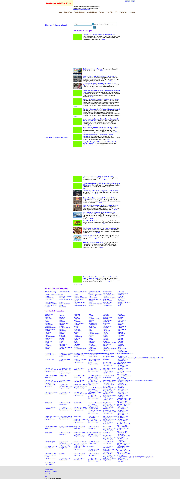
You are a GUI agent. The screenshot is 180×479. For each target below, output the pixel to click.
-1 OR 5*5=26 (122, 348)
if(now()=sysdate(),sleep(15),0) (68, 427)
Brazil (104, 329)
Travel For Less (88, 235)
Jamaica (62, 335)
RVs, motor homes (80, 305)
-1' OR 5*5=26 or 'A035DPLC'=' (93, 427)
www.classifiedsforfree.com (81, 9)
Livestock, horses (79, 302)
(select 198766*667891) (122, 350)
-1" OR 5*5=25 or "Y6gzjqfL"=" (122, 382)
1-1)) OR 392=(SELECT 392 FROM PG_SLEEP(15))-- (65, 443)
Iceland (90, 338)
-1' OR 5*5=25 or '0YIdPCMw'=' (122, 359)
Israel (75, 341)
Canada (120, 327)
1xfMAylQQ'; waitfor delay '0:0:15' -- (123, 447)
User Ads (109, 12)
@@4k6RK (106, 433)
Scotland (105, 347)
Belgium (47, 330)
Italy (89, 329)
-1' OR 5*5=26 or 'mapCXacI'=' (79, 368)
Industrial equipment (94, 299)
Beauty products (123, 293)
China (76, 333)
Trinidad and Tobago (65, 347)
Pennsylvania (122, 320)
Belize (119, 336)
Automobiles (107, 293)
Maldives (120, 342)
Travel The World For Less (91, 221)
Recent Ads (68, 12)
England (90, 335)
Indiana (76, 317)
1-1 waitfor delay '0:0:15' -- (79, 355)
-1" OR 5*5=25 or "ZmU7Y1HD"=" (93, 442)
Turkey (47, 344)
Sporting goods (107, 305)
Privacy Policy (48, 473)
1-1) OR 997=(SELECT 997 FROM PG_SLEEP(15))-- (94, 381)
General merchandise (109, 298)
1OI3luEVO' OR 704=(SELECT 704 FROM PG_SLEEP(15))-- (80, 443)
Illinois (90, 317)
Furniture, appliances (80, 298)
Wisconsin (48, 326)
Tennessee (121, 323)
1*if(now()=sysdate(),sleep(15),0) (98, 353)
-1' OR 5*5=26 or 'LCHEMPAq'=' (108, 442)
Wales (119, 347)
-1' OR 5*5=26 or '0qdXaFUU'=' (108, 371)
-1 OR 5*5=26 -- (93, 354)
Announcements (64, 292)
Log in (133, 1)
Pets (75, 304)
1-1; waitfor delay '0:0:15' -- (64, 359)
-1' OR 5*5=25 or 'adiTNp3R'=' (93, 417)
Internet (120, 299)
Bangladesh (77, 330)
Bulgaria (105, 333)
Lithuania (120, 339)
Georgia (90, 315)
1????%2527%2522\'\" (124, 353)
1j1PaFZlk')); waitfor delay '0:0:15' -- (51, 447)
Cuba (61, 341)
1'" (118, 354)
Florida (120, 314)
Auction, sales (107, 292)
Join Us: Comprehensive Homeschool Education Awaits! (100, 127)
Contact (132, 12)
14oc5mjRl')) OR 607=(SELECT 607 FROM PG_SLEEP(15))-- (66, 418)
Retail (61, 305)
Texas (90, 321)
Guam (76, 327)
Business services (108, 295)
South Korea (63, 344)
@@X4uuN (121, 458)
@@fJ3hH (91, 446)
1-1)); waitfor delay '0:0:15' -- (65, 355)
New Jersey (48, 318)
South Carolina (63, 323)
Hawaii (120, 318)
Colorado (47, 317)
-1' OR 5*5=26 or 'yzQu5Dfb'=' (93, 454)
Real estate (106, 304)
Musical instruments (124, 302)
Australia (105, 327)
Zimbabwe (121, 345)
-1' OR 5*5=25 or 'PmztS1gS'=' (50, 463)
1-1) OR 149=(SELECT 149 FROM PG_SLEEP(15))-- (109, 428)
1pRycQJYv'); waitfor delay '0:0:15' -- (109, 420)
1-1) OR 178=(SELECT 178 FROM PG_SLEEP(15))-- (65, 386)
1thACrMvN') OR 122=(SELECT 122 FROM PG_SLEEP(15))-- (124, 404)
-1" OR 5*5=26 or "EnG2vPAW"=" (122, 420)
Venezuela (48, 345)
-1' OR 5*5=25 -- (108, 354)
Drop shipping (78, 296)
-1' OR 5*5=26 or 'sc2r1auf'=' (108, 423)
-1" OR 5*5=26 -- (50, 354)
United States (49, 314)
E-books (105, 296)
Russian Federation (80, 348)
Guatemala (91, 341)
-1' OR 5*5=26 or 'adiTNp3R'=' (79, 459)
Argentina (48, 332)
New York (106, 315)
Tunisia (76, 347)
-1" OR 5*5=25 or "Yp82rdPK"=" (108, 407)
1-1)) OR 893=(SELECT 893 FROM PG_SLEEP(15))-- (109, 437)
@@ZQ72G (92, 384)
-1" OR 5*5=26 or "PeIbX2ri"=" (50, 407)
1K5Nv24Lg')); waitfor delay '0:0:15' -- (109, 368)
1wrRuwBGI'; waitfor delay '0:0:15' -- (51, 392)
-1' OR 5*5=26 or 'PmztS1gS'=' (122, 392)
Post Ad (101, 12)
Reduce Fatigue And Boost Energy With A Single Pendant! (100, 191)
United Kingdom (50, 329)
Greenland (77, 338)
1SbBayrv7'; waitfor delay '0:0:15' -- (65, 380)
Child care (121, 295)
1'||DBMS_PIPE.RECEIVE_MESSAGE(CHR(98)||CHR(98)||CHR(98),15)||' (141, 357)
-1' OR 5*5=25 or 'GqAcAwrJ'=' (79, 376)
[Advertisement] (79, 18)
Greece (47, 333)
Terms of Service (49, 469)
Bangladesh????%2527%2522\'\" (93, 407)
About (46, 466)
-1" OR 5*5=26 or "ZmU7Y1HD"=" (108, 376)
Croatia (105, 335)
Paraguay (77, 344)
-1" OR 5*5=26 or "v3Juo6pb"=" (122, 365)
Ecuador (62, 338)
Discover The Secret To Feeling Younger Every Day (99, 34)
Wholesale (62, 307)
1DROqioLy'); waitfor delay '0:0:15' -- (109, 459)
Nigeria (90, 347)
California (77, 314)
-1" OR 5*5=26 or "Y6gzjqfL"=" (122, 417)
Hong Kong (62, 336)
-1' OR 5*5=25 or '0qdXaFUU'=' (122, 433)
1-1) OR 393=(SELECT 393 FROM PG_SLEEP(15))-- (123, 443)
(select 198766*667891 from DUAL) (110, 349)
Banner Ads (123, 12)
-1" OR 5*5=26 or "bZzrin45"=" (108, 392)
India (89, 314)
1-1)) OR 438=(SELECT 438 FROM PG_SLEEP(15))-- (80, 393)
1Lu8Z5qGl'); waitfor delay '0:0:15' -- (51, 427)
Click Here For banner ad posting (56, 25)
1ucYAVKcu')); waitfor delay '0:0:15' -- (124, 362)
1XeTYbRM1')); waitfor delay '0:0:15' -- (110, 417)
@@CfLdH (121, 387)
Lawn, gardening (50, 302)
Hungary (47, 335)
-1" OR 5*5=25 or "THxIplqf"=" (122, 395)
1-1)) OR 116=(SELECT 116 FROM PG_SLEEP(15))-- (65, 408)
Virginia (61, 324)
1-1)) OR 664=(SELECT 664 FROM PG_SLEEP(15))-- (94, 421)
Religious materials (51, 305)
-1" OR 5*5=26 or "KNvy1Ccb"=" (79, 380)
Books (76, 295)
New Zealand (122, 329)
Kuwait (47, 348)
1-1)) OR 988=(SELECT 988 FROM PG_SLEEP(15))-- (109, 363)
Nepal (105, 345)
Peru (60, 342)
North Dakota (92, 324)
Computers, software (65, 296)
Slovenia (91, 342)
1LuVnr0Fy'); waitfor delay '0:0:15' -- (123, 454)
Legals (61, 302)
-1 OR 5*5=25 (92, 356)
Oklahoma (77, 324)
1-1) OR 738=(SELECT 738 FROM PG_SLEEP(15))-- (123, 424)
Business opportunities (95, 295)
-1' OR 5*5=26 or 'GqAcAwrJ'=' (122, 407)
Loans (90, 302)
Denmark (91, 332)
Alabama (105, 314)
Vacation (47, 307)
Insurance (106, 299)
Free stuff (62, 298)
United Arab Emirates (109, 342)
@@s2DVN (48, 433)
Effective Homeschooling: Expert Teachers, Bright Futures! (101, 99)
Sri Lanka (62, 348)
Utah (104, 324)
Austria (105, 332)
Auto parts (121, 292)
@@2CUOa (77, 402)
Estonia (105, 336)
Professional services (95, 304)
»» (81, 284)
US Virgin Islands (64, 327)
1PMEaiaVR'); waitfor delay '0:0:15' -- (95, 392)
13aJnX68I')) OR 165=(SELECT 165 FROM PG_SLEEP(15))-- (110, 389)
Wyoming (91, 326)
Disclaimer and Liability (51, 471)
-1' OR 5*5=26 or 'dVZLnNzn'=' (50, 385)
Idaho (61, 320)
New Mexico (49, 324)
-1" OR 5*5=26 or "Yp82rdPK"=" (93, 450)
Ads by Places (92, 12)
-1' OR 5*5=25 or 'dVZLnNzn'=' (108, 447)
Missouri (120, 321)
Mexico (76, 332)
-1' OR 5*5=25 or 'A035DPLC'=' (122, 389)
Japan (119, 330)
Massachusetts (107, 317)
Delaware (77, 315)
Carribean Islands (93, 333)
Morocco (105, 339)
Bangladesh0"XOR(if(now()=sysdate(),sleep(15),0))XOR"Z (135, 457)
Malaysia (62, 332)
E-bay (90, 296)
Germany (77, 329)
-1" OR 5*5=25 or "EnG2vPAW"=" (108, 385)
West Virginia (92, 323)
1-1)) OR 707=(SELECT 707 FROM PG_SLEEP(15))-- (51, 381)
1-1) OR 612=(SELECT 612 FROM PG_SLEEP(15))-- (94, 369)
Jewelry (90, 301)
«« (74, 284)
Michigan (120, 317)
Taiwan (76, 342)
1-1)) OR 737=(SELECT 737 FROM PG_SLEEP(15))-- (109, 404)
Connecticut (121, 315)
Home (60, 12)
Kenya (47, 342)
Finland (61, 333)
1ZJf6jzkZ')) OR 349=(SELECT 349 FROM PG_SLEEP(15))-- (95, 377)
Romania (120, 341)
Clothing (47, 296)
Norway (61, 339)
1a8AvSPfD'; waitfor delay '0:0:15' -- (51, 376)
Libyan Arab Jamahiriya (92, 349)
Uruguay (120, 344)
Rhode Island (122, 326)
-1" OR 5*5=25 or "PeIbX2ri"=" (122, 368)
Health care (48, 299)
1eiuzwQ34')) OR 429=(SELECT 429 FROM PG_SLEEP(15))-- (110, 411)
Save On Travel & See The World (93, 242)
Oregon (120, 324)
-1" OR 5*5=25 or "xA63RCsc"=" (64, 459)
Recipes (120, 304)
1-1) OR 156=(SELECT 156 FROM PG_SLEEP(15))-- (94, 460)
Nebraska (48, 323)
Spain (90, 330)
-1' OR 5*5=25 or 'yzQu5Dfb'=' (122, 414)
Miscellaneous (107, 302)
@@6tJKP (106, 359)
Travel (119, 305)
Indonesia (106, 341)
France (61, 329)
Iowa (75, 320)
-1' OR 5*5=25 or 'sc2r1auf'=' (122, 385)
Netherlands (121, 333)
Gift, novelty (121, 298)
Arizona (47, 315)
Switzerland (48, 341)
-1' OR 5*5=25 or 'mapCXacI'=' (64, 433)
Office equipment (64, 304)
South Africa (48, 338)
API (116, 12)
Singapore (62, 330)
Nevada (61, 326)
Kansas (61, 318)
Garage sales (92, 298)
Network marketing (51, 304)
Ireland (90, 339)
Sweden (105, 338)
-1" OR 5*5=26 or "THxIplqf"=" (122, 439)
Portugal (120, 338)
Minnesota (106, 321)
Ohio (46, 320)
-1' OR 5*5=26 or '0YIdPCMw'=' (108, 398)
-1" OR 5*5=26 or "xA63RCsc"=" (64, 392)
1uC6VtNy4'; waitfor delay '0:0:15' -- (123, 436)
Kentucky (106, 318)
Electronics (121, 296)
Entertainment (49, 298)
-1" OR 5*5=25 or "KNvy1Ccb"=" (64, 447)
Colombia (120, 332)
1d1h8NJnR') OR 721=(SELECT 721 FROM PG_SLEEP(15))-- (124, 399)
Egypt (76, 339)
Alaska (61, 315)
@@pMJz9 (62, 375)
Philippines (121, 335)
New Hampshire (79, 323)
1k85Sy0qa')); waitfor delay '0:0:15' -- (109, 395)
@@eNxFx (77, 416)
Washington (106, 323)
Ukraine (47, 347)
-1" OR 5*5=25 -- (123, 356)
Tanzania (62, 345)
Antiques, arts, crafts (80, 292)
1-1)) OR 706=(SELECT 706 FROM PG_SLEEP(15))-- (123, 451)
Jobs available (107, 301)
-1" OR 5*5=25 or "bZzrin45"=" (122, 460)
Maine (47, 321)
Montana (62, 321)
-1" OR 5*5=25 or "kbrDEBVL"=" (122, 411)
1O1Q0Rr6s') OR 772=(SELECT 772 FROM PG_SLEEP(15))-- (81, 408)
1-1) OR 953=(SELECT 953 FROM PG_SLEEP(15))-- (109, 455)
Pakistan (91, 344)
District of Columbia (94, 318)
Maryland (77, 318)
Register (127, 1)
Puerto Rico (92, 327)
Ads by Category (79, 12)
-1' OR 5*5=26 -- (50, 359)
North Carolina (107, 320)
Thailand (76, 345)
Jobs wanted (121, 301)
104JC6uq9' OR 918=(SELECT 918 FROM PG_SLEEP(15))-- (95, 434)
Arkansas (62, 317)
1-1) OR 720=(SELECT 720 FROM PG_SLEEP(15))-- (94, 396)
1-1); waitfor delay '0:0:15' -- (108, 356)
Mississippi (77, 321)
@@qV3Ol (48, 402)
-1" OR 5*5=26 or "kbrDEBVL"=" (79, 454)
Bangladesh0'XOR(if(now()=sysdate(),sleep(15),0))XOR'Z (135, 380)
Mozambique (107, 344)
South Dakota (107, 326)
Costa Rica (106, 330)
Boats (61, 295)
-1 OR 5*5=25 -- (50, 353)
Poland (47, 339)
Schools (90, 305)
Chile (90, 336)
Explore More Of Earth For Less (93, 69)
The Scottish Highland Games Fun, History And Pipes (99, 228)
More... (103, 39)
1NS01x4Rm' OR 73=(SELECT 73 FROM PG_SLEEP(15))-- (110, 381)
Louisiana (91, 320)
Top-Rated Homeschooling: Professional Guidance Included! (101, 109)
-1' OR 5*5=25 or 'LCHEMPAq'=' (64, 403)
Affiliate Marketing (50, 292)
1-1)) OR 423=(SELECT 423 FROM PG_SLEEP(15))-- (51, 369)
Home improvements (65, 299)
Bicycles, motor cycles (52, 295)
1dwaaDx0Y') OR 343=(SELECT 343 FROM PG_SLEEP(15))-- (81, 386)
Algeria (76, 335)
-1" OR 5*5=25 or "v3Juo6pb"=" (79, 427)
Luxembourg (78, 336)
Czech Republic (50, 336)
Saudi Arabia (92, 345)
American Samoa (50, 327)
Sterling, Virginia (50, 442)
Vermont (76, 326)
